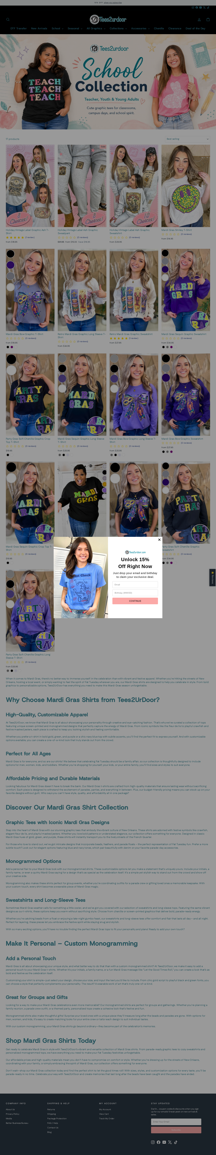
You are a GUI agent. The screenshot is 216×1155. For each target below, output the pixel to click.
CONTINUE (135, 601)
